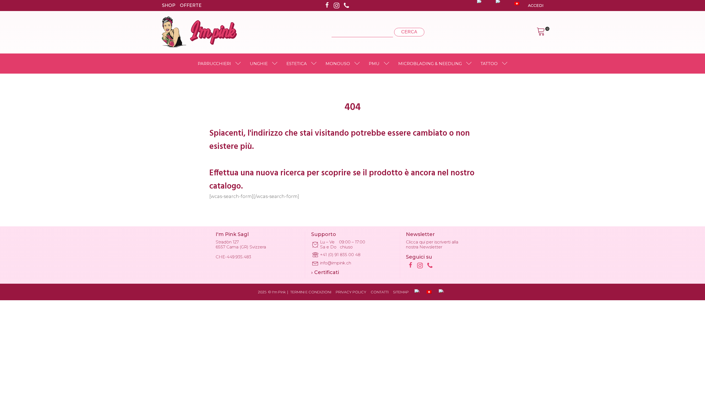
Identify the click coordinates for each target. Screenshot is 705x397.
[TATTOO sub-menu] (506, 63)
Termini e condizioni (310, 292)
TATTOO (489, 63)
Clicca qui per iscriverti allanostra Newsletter (432, 245)
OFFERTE (191, 5)
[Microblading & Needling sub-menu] (470, 63)
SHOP (168, 5)
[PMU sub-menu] (388, 63)
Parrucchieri (214, 63)
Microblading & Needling (430, 63)
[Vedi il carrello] (540, 32)
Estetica (296, 63)
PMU (374, 63)
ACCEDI (536, 5)
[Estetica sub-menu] (315, 63)
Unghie (259, 63)
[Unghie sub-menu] (276, 63)
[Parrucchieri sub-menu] (239, 63)
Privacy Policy (351, 292)
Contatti (380, 292)
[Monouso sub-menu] (358, 63)
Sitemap (401, 292)
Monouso (338, 63)
